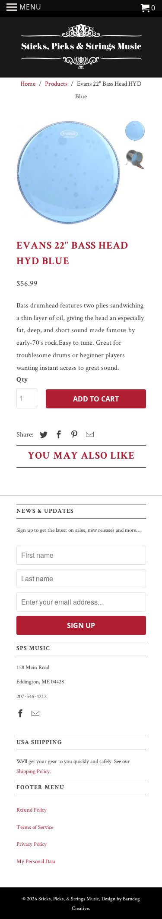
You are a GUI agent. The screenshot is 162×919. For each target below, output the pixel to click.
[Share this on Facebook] (57, 435)
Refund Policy (31, 809)
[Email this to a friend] (88, 435)
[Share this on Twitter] (42, 435)
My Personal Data (35, 861)
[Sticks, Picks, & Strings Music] (81, 48)
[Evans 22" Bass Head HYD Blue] (68, 173)
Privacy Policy (31, 844)
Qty (22, 380)
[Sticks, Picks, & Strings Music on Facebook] (21, 713)
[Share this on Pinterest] (73, 435)
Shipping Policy (33, 771)
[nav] (23, 8)
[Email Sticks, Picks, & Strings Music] (36, 713)
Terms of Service (34, 827)
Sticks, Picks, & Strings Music (68, 898)
